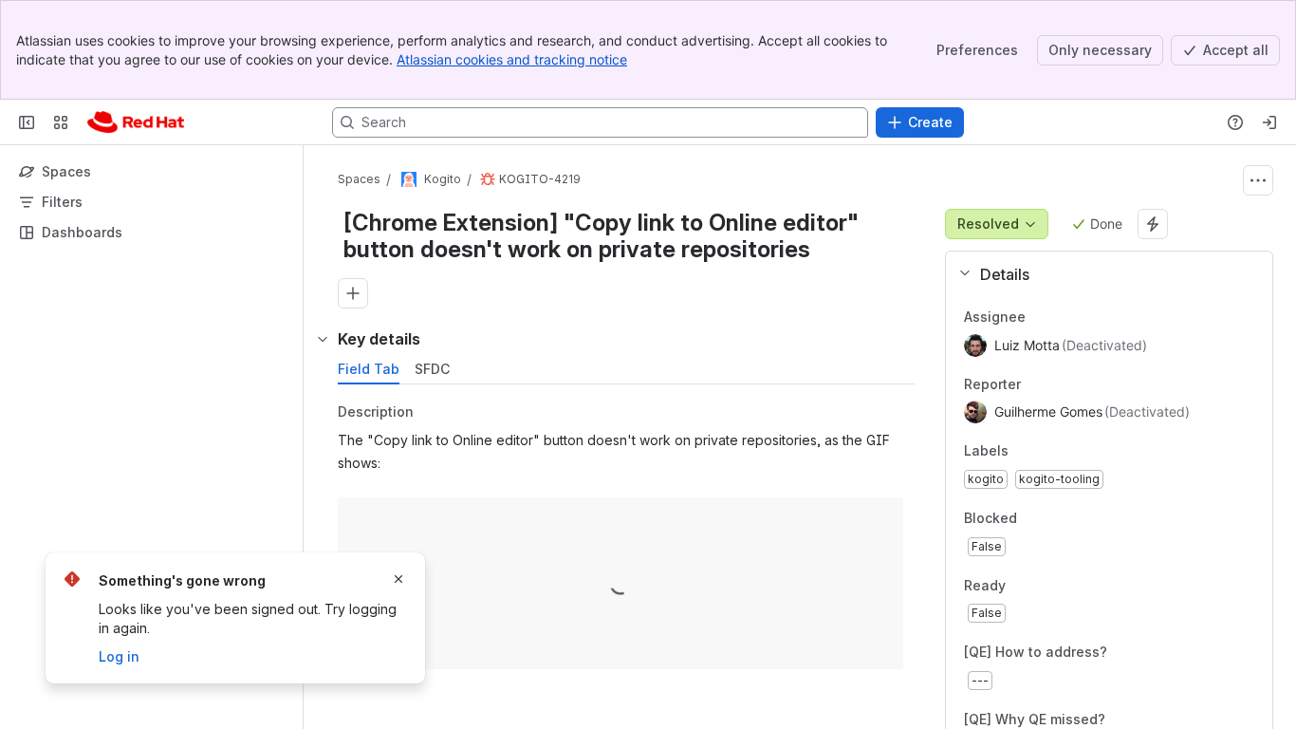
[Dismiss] (398, 579)
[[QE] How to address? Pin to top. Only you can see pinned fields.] (1149, 653)
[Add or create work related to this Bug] (353, 293)
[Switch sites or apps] (61, 122)
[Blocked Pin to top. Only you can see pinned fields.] (1058, 518)
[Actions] (1258, 180)
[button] (1101, 274)
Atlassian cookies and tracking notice (512, 59)
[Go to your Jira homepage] (135, 122)
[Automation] (1153, 224)
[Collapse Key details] (322, 338)
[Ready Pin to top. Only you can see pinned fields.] (1047, 585)
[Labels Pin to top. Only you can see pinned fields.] (1023, 451)
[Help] (1235, 122)
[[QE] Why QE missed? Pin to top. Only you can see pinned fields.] (1147, 719)
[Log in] (1269, 122)
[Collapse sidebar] (26, 122)
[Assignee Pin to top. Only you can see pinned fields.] (1040, 317)
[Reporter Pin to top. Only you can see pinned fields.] (1036, 384)
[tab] (368, 369)
